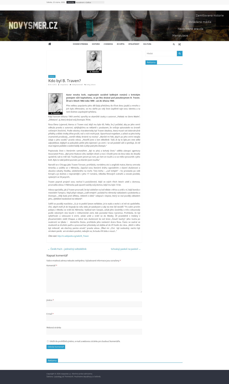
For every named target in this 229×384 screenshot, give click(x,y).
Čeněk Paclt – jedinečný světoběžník (67, 248)
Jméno (50, 300)
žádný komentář (77, 85)
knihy (88, 85)
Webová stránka (54, 327)
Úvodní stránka (80, 44)
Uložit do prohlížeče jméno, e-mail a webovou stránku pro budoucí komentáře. (85, 341)
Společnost (133, 44)
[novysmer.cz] (114, 12)
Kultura (147, 44)
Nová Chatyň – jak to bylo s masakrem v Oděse (86, 3)
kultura (93, 85)
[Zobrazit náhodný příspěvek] (179, 44)
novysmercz (64, 85)
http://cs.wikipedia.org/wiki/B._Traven (73, 236)
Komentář (52, 265)
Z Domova (108, 44)
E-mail (50, 314)
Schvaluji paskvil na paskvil (126, 248)
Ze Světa (120, 44)
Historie (96, 44)
